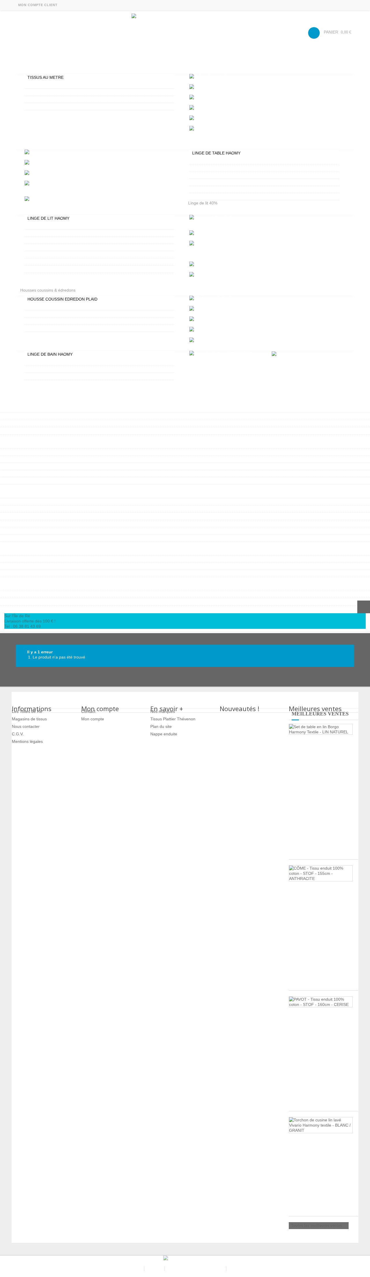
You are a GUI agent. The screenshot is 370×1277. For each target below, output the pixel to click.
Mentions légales (27, 741)
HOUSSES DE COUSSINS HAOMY (59, 314)
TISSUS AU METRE (45, 77)
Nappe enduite (163, 734)
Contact (88, 711)
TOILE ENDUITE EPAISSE (51, 99)
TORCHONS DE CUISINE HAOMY (223, 189)
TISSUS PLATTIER (44, 106)
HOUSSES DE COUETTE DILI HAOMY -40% (68, 247)
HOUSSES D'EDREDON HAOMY (57, 306)
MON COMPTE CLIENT (38, 5)
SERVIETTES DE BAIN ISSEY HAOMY (62, 361)
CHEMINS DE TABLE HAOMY (219, 196)
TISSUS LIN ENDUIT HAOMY (54, 92)
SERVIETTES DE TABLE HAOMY (222, 167)
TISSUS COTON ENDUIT (50, 85)
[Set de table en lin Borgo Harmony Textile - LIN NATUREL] (321, 729)
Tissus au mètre (34, 68)
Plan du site (161, 726)
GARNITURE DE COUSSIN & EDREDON (64, 321)
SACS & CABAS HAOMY (25, 608)
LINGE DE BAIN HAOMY (50, 354)
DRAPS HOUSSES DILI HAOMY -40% (61, 254)
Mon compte (92, 719)
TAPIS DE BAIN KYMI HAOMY (54, 376)
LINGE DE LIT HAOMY (48, 218)
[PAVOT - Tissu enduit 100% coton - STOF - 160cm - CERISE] (321, 1001)
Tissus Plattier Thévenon (172, 719)
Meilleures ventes (320, 714)
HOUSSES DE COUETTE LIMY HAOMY (63, 225)
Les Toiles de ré (127, 1268)
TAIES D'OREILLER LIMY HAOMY (58, 233)
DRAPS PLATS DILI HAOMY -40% (58, 269)
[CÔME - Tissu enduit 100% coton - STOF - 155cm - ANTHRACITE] (321, 873)
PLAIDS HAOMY (42, 328)
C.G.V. (18, 734)
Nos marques (162, 711)
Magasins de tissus (29, 719)
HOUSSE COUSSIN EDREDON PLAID (62, 299)
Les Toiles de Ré (27, 711)
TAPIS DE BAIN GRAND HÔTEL (56, 369)
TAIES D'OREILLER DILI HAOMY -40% (62, 262)
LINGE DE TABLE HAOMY (216, 153)
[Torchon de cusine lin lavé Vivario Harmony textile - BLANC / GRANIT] (321, 1125)
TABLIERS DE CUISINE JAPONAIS (224, 182)
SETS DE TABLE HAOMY (215, 175)
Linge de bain (32, 345)
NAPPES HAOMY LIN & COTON (221, 160)
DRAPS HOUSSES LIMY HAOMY (57, 240)
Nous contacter (26, 726)
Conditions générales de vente (196, 1268)
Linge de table (33, 144)
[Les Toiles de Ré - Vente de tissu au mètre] (185, 31)
